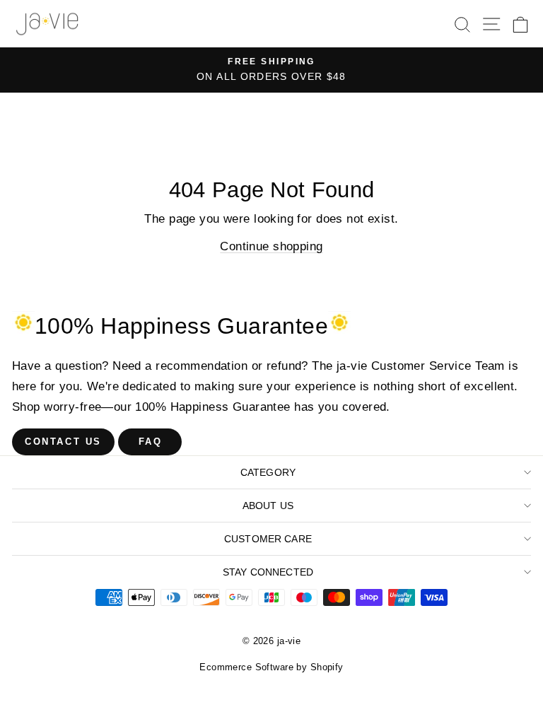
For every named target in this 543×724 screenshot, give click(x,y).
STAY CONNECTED (268, 572)
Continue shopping (271, 246)
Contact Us (63, 441)
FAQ (151, 441)
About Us (268, 505)
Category (268, 472)
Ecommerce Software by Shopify (271, 667)
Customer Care (268, 538)
